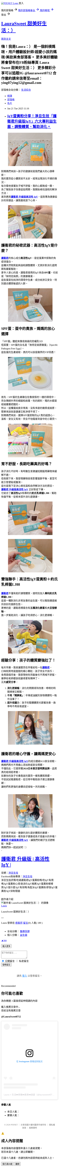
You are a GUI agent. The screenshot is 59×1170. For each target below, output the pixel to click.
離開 (17, 1164)
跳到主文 (6, 39)
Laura (4, 905)
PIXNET (14, 1125)
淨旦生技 (13, 873)
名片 (9, 103)
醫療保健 (25, 931)
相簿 (9, 96)
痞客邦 (19, 923)
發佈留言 (6, 965)
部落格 (11, 99)
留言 (25, 923)
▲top (4, 940)
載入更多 (6, 946)
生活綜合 (26, 90)
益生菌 (23, 935)
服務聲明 (33, 1128)
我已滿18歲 (7, 1164)
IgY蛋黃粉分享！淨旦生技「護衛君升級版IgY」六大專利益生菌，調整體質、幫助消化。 (32, 121)
